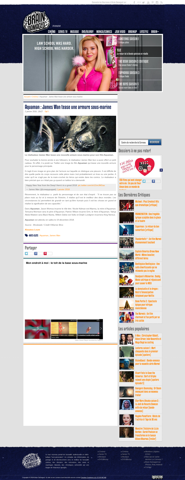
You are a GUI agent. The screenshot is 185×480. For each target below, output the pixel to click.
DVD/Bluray (88, 32)
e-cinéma (52, 46)
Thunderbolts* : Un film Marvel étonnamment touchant (148, 240)
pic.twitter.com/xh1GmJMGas (91, 185)
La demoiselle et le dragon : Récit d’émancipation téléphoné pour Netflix (147, 292)
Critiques (53, 36)
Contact (148, 467)
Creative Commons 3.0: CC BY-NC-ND (93, 477)
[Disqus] (70, 385)
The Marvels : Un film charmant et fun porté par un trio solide (147, 317)
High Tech (145, 46)
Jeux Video (120, 32)
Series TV (62, 32)
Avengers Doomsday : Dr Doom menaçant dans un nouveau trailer (148, 392)
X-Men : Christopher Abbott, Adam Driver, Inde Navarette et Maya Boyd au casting (148, 339)
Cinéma (51, 32)
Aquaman (44, 235)
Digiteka (100, 340)
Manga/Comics (104, 32)
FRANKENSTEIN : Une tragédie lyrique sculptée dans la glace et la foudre (148, 217)
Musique (74, 32)
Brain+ (155, 32)
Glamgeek (145, 41)
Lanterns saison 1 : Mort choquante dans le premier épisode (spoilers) (146, 351)
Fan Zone (156, 36)
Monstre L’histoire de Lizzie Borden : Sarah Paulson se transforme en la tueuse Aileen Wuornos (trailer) (147, 433)
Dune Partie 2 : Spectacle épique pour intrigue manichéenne (146, 304)
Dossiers (52, 41)
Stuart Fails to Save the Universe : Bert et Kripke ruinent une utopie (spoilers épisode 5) (147, 378)
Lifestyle (144, 32)
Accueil (27, 97)
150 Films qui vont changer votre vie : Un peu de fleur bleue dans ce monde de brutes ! (130, 185)
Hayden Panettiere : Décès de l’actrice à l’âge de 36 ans (147, 417)
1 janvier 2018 (63, 189)
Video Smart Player (81, 340)
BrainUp (132, 32)
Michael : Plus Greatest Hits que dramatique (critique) (147, 203)
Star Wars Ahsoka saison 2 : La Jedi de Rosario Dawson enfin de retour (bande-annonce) (147, 406)
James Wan (55, 235)
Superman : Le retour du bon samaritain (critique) (147, 228)
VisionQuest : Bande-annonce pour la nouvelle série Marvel (147, 362)
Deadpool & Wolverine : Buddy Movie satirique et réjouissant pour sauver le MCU (148, 280)
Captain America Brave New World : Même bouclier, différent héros (147, 255)
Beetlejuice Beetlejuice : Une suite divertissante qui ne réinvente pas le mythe (147, 267)
